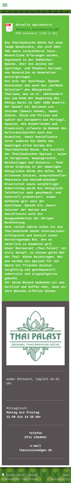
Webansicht (60, 479)
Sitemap (32, 474)
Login (65, 474)
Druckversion (15, 474)
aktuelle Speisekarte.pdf (37, 29)
